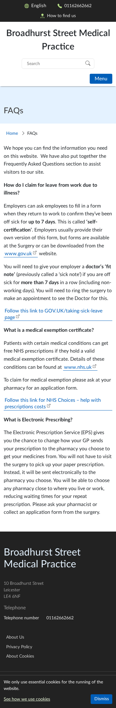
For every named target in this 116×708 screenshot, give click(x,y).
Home (12, 133)
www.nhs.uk (78, 367)
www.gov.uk (18, 253)
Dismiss (101, 699)
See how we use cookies (27, 699)
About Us (15, 637)
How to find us (61, 15)
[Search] (87, 63)
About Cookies (20, 656)
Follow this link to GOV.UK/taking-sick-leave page (53, 314)
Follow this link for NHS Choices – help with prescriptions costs (53, 403)
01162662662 (78, 5)
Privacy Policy (19, 647)
